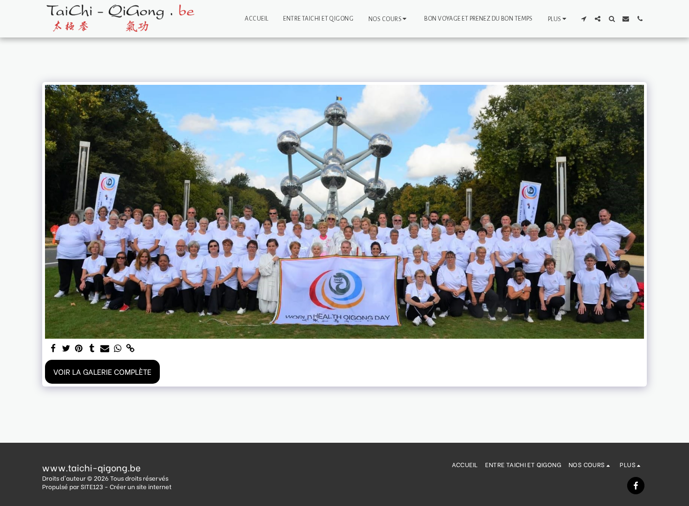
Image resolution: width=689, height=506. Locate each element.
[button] (388, 19)
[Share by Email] (105, 348)
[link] (130, 348)
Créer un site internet (141, 486)
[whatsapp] (117, 348)
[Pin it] (79, 348)
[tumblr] (92, 348)
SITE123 (92, 486)
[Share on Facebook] (53, 348)
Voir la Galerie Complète (102, 371)
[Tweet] (66, 348)
